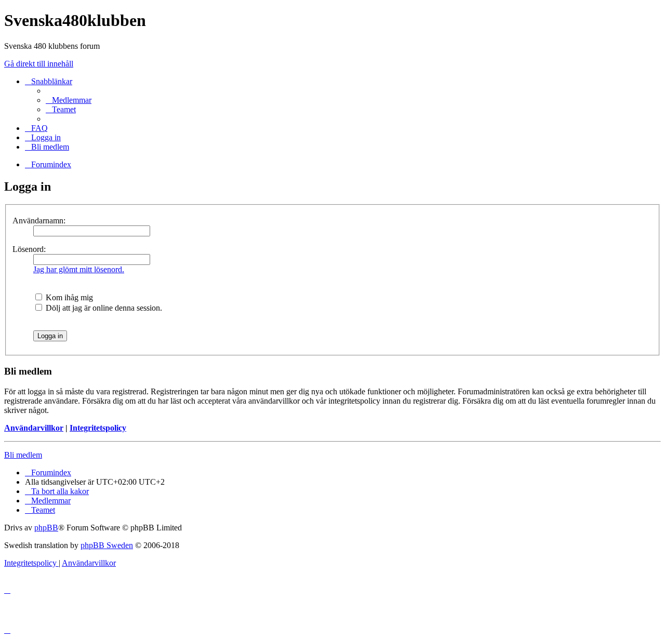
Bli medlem (23, 454)
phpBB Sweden (107, 545)
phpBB (46, 527)
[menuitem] (68, 100)
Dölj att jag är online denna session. (103, 307)
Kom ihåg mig (68, 297)
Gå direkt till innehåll (38, 63)
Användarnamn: (38, 220)
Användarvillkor (33, 427)
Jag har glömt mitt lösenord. (78, 269)
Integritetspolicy (98, 427)
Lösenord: (29, 249)
